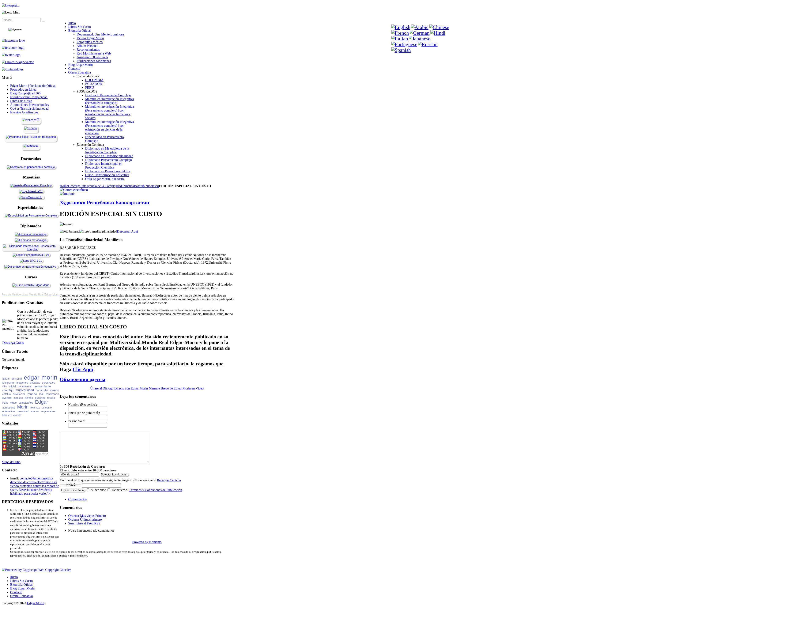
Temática (128, 186)
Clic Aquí (83, 369)
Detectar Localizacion (114, 474)
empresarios (48, 411)
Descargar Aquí (127, 231)
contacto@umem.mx (33, 478)
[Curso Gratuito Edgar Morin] (30, 285)
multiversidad (24, 390)
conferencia (52, 394)
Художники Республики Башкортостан (104, 202)
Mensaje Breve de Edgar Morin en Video (176, 388)
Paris (5, 402)
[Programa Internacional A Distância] (30, 145)
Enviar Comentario (72, 490)
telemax (35, 407)
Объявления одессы (82, 379)
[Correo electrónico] (74, 190)
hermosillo (42, 390)
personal (17, 378)
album (6, 378)
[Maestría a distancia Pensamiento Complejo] (31, 185)
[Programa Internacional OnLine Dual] (30, 128)
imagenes (22, 382)
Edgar (41, 402)
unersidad (23, 411)
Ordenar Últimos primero (85, 519)
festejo (51, 397)
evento (17, 415)
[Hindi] (437, 33)
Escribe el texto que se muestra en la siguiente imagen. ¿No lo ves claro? (120, 480)
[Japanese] (419, 39)
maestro (18, 397)
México (6, 415)
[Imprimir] (67, 193)
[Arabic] (420, 27)
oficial (12, 386)
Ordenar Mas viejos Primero (87, 515)
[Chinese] (439, 27)
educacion (8, 411)
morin (49, 377)
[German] (420, 33)
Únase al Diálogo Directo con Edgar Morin (119, 388)
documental (24, 386)
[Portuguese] (404, 44)
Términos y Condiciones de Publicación (155, 490)
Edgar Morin (35, 603)
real (41, 394)
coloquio (47, 407)
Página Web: (76, 421)
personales (48, 382)
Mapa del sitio (11, 462)
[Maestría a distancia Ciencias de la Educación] (31, 191)
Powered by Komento (147, 542)
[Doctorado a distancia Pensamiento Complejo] (31, 167)
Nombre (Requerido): (82, 404)
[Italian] (399, 39)
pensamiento (42, 386)
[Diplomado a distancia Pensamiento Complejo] (31, 249)
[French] (400, 33)
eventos (6, 397)
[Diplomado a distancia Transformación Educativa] (30, 266)
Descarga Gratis (13, 342)
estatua (6, 394)
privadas (35, 382)
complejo (7, 390)
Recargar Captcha (169, 480)
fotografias (8, 382)
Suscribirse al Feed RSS (84, 523)
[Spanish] (401, 50)
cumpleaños (26, 402)
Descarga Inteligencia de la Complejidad (95, 186)
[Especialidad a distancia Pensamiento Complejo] (31, 215)
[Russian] (428, 44)
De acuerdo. (120, 490)
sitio (4, 386)
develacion (19, 394)
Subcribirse (98, 490)
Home (64, 186)
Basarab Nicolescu (146, 186)
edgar (31, 377)
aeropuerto (8, 407)
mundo (32, 394)
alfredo (29, 397)
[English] (400, 27)
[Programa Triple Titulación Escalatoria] (31, 136)
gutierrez (40, 397)
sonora (35, 411)
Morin (23, 407)
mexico (54, 390)
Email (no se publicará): (84, 413)
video (13, 402)
